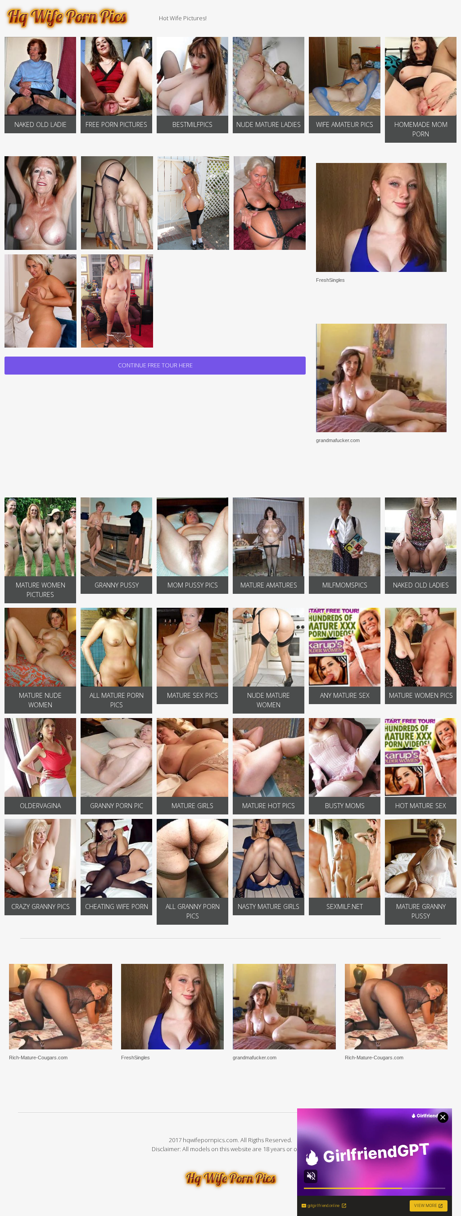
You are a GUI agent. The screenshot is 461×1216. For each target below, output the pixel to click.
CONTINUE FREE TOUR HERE (155, 365)
